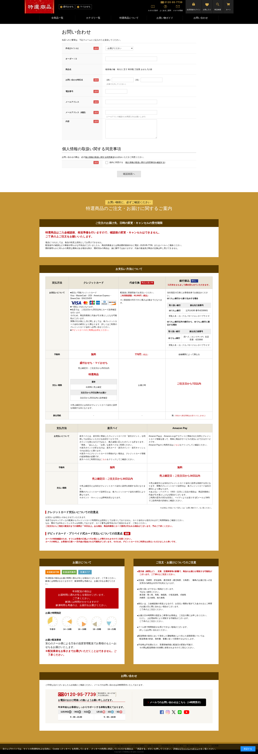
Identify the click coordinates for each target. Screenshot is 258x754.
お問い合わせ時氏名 (74, 80)
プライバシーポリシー (190, 749)
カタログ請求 (153, 10)
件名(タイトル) (72, 48)
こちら (104, 459)
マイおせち (85, 7)
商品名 (68, 69)
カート (228, 9)
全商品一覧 (57, 18)
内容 (67, 121)
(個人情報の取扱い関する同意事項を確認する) (145, 162)
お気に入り (207, 9)
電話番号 (69, 91)
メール (163, 245)
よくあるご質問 (165, 10)
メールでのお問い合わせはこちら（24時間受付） (176, 702)
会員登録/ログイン (193, 9)
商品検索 (217, 9)
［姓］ (108, 80)
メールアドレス (72, 102)
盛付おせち (68, 7)
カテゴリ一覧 (93, 18)
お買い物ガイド (164, 18)
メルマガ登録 (178, 10)
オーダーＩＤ (71, 59)
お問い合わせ (201, 18)
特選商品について (129, 18)
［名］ (137, 80)
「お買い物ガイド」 (192, 508)
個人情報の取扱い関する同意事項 (99, 157)
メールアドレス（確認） (76, 112)
